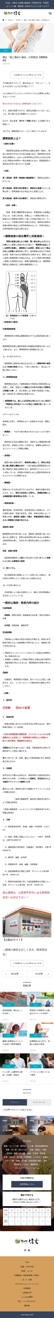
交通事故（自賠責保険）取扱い (27, 1275)
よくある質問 (27, 1297)
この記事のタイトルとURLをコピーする (27, 75)
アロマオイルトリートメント (27, 1284)
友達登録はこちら (27, 1184)
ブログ (6, 50)
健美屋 (27, 1306)
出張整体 (27, 1288)
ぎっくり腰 (27, 1280)
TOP (27, 1262)
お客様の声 (27, 1293)
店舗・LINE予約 (27, 1267)
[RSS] (29, 1250)
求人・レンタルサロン (27, 1301)
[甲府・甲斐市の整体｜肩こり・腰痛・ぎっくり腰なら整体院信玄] (12, 13)
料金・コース (27, 1271)
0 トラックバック (39, 1102)
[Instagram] (25, 1250)
